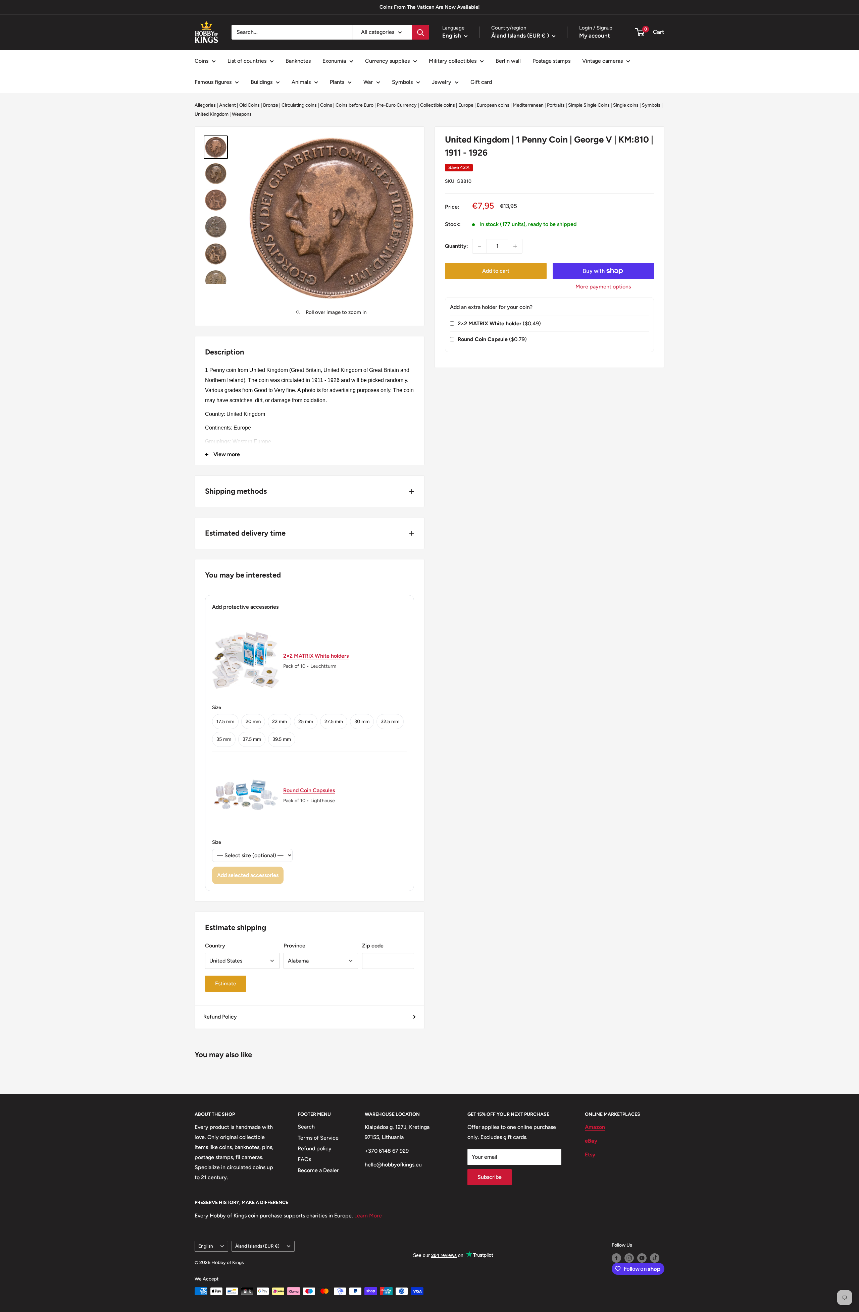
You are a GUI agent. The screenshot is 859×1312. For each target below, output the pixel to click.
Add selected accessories (248, 875)
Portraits (556, 105)
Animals (301, 82)
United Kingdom (212, 114)
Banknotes (298, 61)
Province (294, 945)
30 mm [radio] (361, 721)
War (368, 82)
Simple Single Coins (589, 105)
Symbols (402, 82)
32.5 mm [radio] (390, 721)
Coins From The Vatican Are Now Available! (430, 7)
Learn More (368, 1215)
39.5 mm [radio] (281, 739)
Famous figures (213, 82)
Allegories (205, 105)
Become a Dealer (318, 1170)
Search (306, 1127)
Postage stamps (551, 61)
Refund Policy (220, 1017)
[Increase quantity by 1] (515, 246)
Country (215, 945)
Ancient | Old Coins (239, 105)
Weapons (242, 114)
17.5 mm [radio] (225, 721)
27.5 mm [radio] (333, 721)
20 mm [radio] (253, 721)
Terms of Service (318, 1138)
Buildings (261, 82)
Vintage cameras (602, 61)
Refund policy (315, 1148)
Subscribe (489, 1177)
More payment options (603, 286)
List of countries (247, 61)
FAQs (304, 1159)
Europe (465, 105)
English (205, 1246)
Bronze (270, 105)
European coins (493, 105)
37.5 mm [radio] (252, 739)
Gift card (481, 82)
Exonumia (334, 61)
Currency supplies (387, 61)
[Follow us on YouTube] (642, 1258)
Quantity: (456, 246)
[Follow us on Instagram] (629, 1258)
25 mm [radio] (305, 721)
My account (594, 35)
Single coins (626, 105)
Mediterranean (528, 105)
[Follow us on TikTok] (654, 1258)
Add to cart (495, 271)
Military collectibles (452, 61)
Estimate (225, 983)
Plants (337, 82)
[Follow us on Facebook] (616, 1258)
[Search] (420, 32)
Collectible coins (437, 105)
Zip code (373, 945)
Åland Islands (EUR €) (257, 1246)
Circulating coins (299, 105)
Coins (201, 61)
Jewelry (441, 82)
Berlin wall (508, 61)
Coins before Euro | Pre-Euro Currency (376, 105)
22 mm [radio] (279, 721)
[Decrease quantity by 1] (479, 246)
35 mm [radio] (223, 739)
